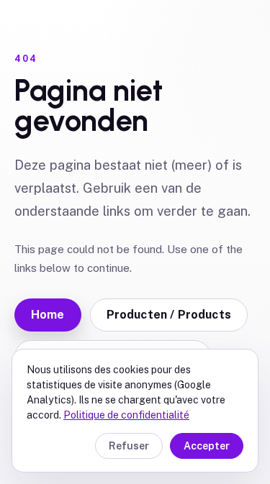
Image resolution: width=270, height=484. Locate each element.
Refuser (129, 446)
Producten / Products (169, 314)
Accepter (207, 446)
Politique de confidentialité (126, 415)
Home (48, 314)
